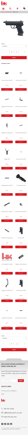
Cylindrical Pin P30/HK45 (7, 318)
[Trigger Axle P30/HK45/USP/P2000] (7, 99)
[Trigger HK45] (7, 152)
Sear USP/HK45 (21, 237)
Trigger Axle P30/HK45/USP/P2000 (7, 106)
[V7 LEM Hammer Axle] (21, 178)
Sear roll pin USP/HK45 (21, 159)
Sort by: (3, 43)
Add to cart (7, 89)
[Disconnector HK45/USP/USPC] (21, 204)
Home (2, 12)
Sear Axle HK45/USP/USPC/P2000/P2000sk (21, 132)
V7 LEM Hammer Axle (21, 185)
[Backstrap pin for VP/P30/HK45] (21, 311)
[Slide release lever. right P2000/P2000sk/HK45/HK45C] (7, 204)
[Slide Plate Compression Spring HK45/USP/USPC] (7, 231)
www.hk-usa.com (10, 417)
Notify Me (7, 300)
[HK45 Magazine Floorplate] (7, 257)
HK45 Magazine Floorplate (7, 264)
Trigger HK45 (7, 159)
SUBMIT (21, 380)
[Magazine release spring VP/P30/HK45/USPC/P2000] (21, 257)
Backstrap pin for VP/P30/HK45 (21, 318)
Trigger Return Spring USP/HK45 (7, 132)
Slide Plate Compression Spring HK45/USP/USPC (7, 237)
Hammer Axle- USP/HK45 (21, 80)
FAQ (2, 394)
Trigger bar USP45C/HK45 (7, 290)
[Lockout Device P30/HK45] (7, 73)
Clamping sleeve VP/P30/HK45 (7, 185)
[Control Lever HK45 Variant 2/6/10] (21, 99)
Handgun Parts (8, 12)
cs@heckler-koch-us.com (13, 413)
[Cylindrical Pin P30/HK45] (7, 311)
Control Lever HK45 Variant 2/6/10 (21, 106)
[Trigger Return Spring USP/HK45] (7, 126)
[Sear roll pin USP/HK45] (21, 152)
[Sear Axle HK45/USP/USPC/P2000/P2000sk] (21, 126)
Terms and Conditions (9, 391)
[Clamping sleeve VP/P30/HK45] (7, 178)
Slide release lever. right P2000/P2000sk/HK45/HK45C (7, 211)
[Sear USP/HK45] (21, 231)
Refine (14, 57)
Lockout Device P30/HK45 (7, 80)
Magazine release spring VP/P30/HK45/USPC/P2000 (21, 264)
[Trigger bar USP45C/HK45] (7, 283)
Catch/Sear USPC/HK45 (21, 290)
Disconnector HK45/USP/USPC (21, 211)
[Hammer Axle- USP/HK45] (21, 73)
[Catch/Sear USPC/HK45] (21, 283)
